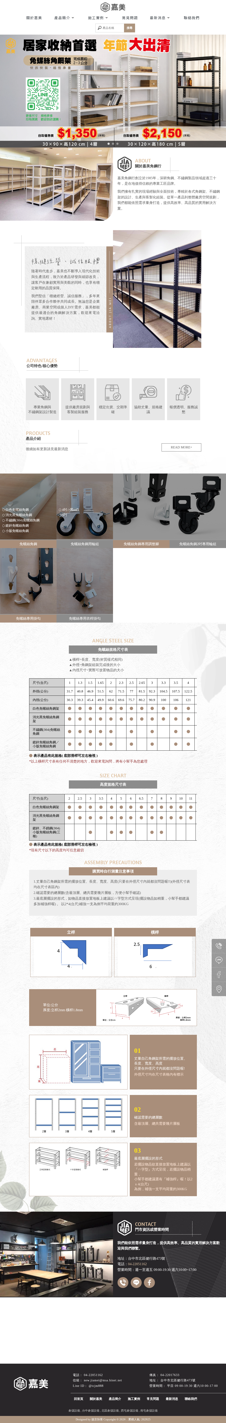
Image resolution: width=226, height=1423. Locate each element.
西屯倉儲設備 (129, 1410)
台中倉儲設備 (90, 1410)
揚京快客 (97, 1419)
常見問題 (130, 17)
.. (127, 1419)
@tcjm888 (96, 1386)
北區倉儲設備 (110, 1410)
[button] (108, 144)
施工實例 (96, 17)
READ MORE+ (181, 447)
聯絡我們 (192, 17)
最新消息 (158, 17)
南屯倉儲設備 (149, 1410)
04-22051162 (93, 1375)
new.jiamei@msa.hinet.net (103, 1380)
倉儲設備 (74, 1410)
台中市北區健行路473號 (178, 1380)
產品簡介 (63, 17)
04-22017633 (169, 1375)
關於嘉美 (34, 17)
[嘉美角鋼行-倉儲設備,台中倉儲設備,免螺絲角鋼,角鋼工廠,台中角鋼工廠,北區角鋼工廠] (113, 7)
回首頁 (78, 1399)
